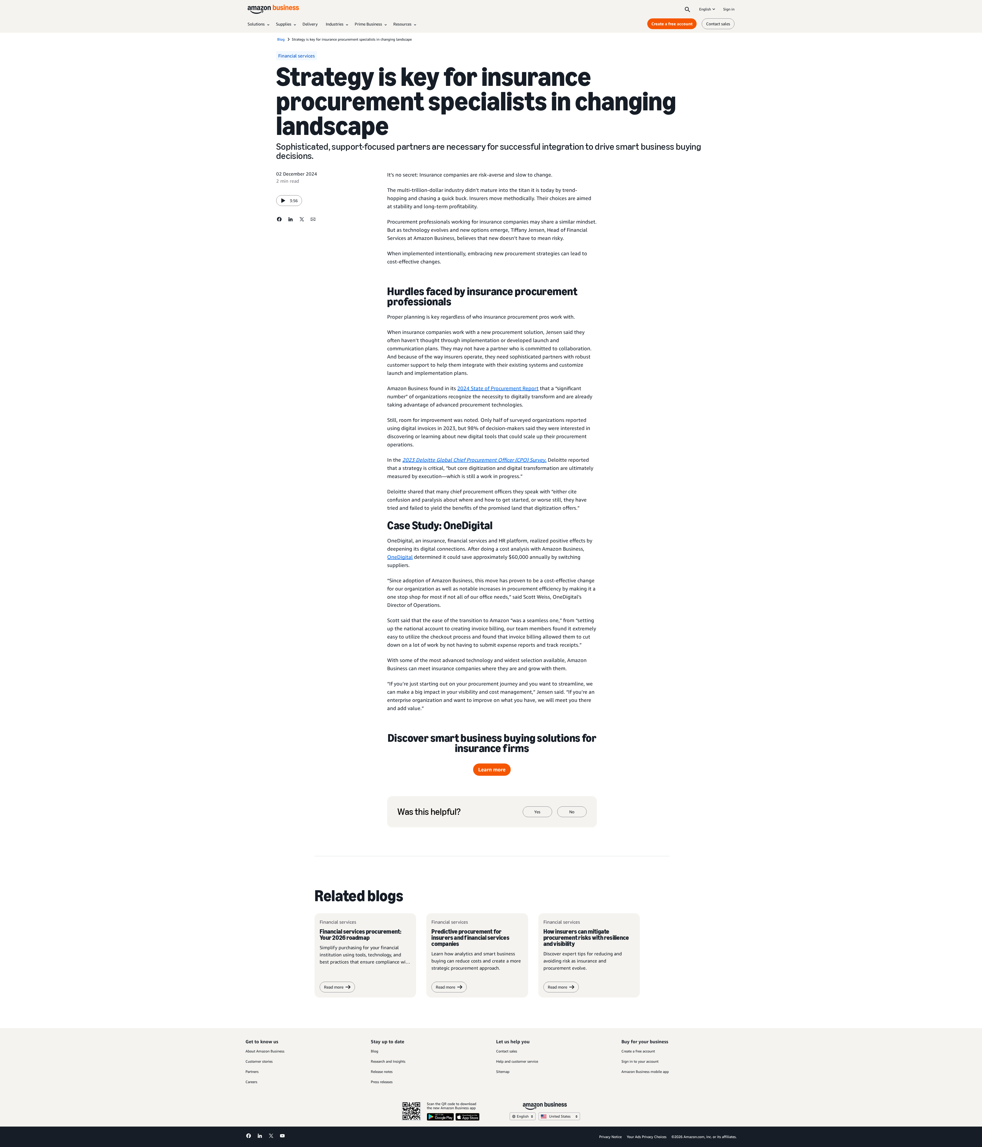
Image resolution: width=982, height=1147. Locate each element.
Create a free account (672, 23)
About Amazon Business (265, 1051)
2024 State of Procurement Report (498, 388)
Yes (537, 811)
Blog (374, 1051)
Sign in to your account (640, 1061)
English (705, 9)
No (571, 811)
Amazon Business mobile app (645, 1071)
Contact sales (718, 23)
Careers (251, 1082)
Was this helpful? (429, 811)
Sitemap (502, 1071)
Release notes (382, 1071)
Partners (252, 1071)
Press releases (382, 1082)
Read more (445, 987)
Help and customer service (517, 1061)
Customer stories (259, 1061)
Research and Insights (388, 1061)
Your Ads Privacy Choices (646, 1136)
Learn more (492, 769)
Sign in (728, 9)
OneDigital (400, 557)
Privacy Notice (610, 1136)
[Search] (687, 9)
